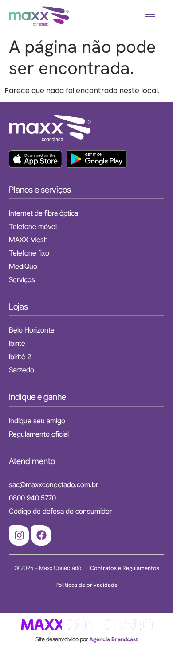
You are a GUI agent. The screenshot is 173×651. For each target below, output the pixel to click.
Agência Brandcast (113, 639)
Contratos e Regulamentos (124, 568)
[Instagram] (19, 535)
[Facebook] (41, 535)
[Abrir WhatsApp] (151, 628)
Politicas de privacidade (86, 585)
